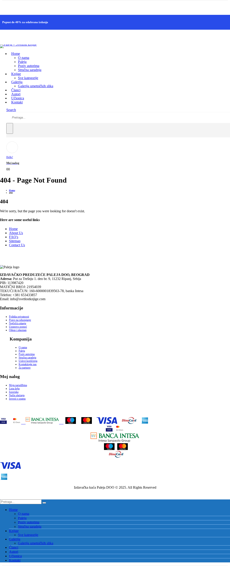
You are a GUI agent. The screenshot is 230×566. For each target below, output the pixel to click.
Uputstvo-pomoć (18, 326)
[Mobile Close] (2, 497)
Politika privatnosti (19, 316)
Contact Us (17, 245)
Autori (13, 552)
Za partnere (25, 367)
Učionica (15, 556)
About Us (16, 233)
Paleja (22, 62)
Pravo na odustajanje (20, 320)
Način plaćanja (16, 395)
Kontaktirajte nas (28, 364)
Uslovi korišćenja (28, 360)
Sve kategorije (28, 78)
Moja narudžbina (18, 385)
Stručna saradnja (29, 70)
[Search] (9, 128)
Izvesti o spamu (17, 398)
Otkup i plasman (18, 330)
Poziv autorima (28, 66)
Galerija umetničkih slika (35, 86)
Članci (13, 547)
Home (15, 54)
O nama (23, 58)
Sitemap (14, 241)
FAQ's (13, 237)
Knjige (14, 531)
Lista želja (14, 388)
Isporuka (13, 392)
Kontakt (17, 102)
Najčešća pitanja (17, 323)
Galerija (14, 539)
